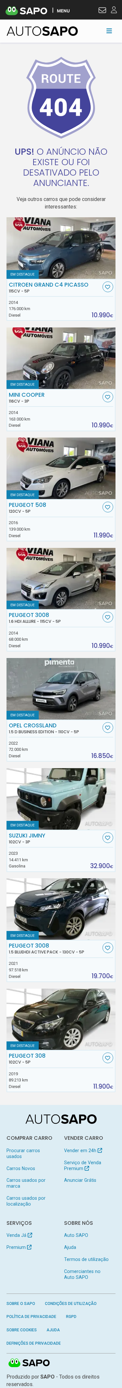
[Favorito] (107, 286)
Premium (17, 1247)
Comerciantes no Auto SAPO (82, 1274)
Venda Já (17, 1235)
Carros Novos (21, 1168)
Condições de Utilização (71, 1303)
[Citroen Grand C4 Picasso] (61, 248)
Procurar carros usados (23, 1153)
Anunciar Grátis (80, 1180)
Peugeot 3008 (35, 618)
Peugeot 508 (27, 508)
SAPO (29, 1363)
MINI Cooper (27, 398)
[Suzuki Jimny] (61, 799)
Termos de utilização (86, 1259)
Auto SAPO (76, 1235)
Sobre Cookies (22, 1330)
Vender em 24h (81, 1150)
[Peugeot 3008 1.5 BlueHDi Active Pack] (61, 909)
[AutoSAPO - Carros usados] (42, 31)
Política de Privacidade (31, 1316)
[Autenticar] (102, 11)
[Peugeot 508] (61, 468)
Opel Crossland (44, 728)
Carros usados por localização (26, 1201)
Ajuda (70, 1247)
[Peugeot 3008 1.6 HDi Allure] (61, 578)
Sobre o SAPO (21, 1303)
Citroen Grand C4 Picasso (48, 287)
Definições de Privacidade (34, 1343)
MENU (63, 10)
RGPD (71, 1316)
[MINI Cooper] (61, 358)
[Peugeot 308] (61, 1019)
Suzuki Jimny (27, 838)
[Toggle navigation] (109, 31)
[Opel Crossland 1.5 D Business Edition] (61, 689)
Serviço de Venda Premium (82, 1165)
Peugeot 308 (27, 1058)
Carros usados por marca (26, 1183)
